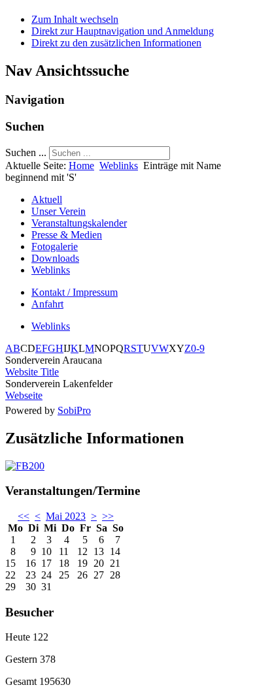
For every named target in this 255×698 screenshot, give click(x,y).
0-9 (198, 348)
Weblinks (118, 165)
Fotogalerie (54, 246)
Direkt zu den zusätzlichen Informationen (116, 42)
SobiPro (74, 410)
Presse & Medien (66, 234)
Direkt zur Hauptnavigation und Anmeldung (122, 31)
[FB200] (24, 465)
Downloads (55, 258)
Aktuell (46, 199)
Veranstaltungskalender (79, 223)
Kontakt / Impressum (74, 292)
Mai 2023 (66, 516)
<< (23, 516)
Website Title (32, 371)
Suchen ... (25, 152)
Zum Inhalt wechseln (74, 19)
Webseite (23, 395)
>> (108, 516)
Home (81, 165)
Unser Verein (58, 211)
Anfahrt (47, 303)
